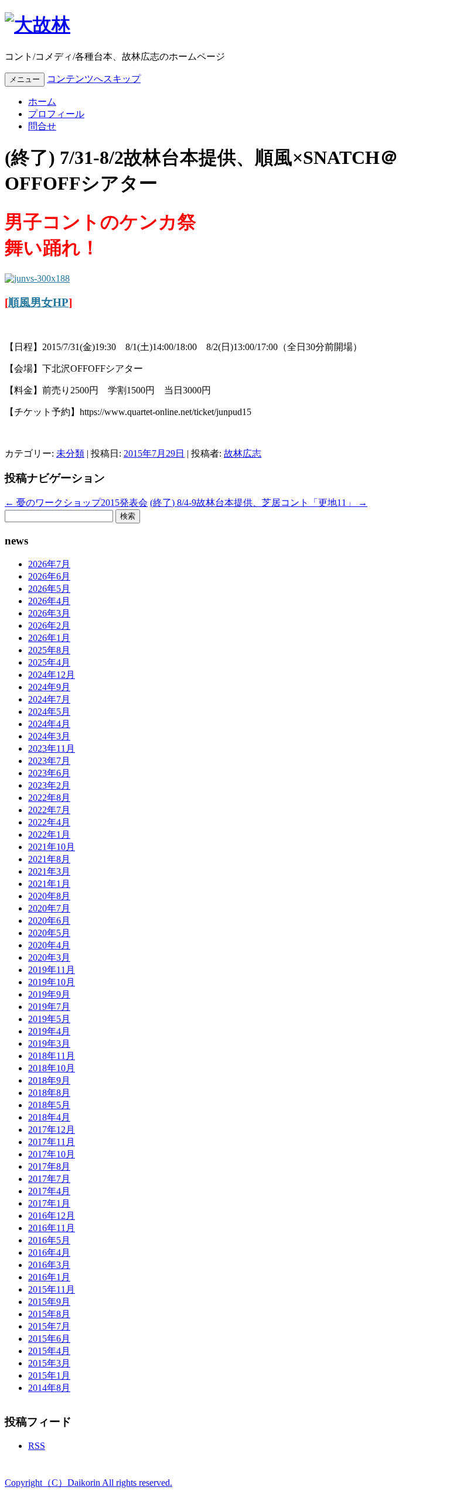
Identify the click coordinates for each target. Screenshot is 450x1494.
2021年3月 (49, 871)
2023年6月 (49, 773)
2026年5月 (49, 589)
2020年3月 (49, 957)
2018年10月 (51, 1068)
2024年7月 (49, 699)
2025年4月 (49, 662)
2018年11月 (51, 1056)
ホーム (42, 102)
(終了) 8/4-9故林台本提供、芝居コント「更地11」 (258, 503)
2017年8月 (49, 1166)
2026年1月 (49, 638)
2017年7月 (49, 1179)
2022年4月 (49, 822)
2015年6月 (49, 1339)
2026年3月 (49, 613)
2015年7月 (49, 1326)
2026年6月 (49, 576)
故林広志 (242, 453)
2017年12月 (51, 1130)
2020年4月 (49, 945)
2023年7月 (49, 761)
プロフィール (56, 114)
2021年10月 (51, 847)
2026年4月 (49, 601)
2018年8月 (49, 1093)
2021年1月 (49, 884)
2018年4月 (49, 1117)
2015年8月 (49, 1314)
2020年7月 (49, 908)
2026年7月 (49, 564)
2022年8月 (49, 798)
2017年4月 (49, 1191)
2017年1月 (49, 1203)
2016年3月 (49, 1265)
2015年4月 (49, 1351)
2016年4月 (49, 1252)
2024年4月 (49, 724)
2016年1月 (49, 1277)
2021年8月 (49, 859)
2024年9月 (49, 687)
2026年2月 (49, 626)
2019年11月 (51, 970)
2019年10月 (51, 982)
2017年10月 (51, 1154)
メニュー (24, 79)
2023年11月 (51, 748)
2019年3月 (49, 1043)
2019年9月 (49, 994)
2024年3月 (49, 736)
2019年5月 (49, 1019)
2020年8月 (49, 896)
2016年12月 (51, 1216)
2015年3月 (49, 1363)
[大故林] (37, 24)
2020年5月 (49, 933)
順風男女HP (38, 302)
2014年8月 (49, 1388)
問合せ (42, 126)
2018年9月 (49, 1080)
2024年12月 (51, 675)
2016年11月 (51, 1228)
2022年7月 (49, 810)
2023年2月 (49, 785)
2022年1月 (49, 834)
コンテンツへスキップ (94, 79)
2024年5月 (49, 712)
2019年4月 (49, 1031)
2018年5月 (49, 1105)
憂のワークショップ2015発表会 (76, 503)
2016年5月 (49, 1240)
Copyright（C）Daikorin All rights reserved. (88, 1483)
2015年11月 (51, 1289)
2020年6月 (49, 921)
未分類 (70, 453)
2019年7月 (49, 1007)
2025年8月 (49, 650)
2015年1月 (49, 1375)
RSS (36, 1446)
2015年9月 (49, 1302)
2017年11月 (51, 1142)
